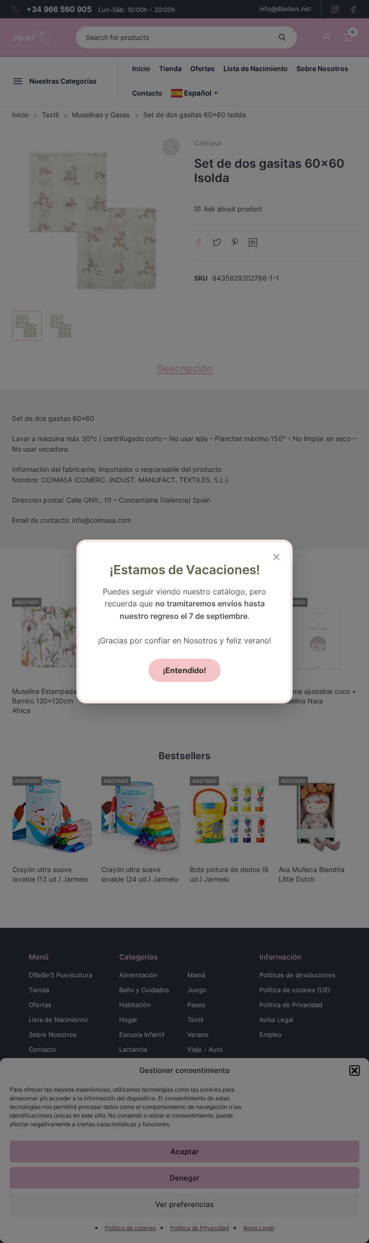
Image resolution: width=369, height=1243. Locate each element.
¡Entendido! (184, 670)
